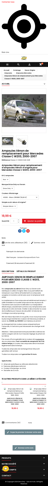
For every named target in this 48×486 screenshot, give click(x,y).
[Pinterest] (28, 231)
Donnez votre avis (25, 448)
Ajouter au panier (33, 221)
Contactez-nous (8, 2)
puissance (40, 339)
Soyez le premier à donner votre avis (25, 432)
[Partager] (20, 231)
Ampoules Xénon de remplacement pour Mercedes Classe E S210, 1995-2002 (14, 401)
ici (23, 313)
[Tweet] (24, 231)
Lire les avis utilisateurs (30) (16, 242)
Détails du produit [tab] (26, 271)
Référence (6, 160)
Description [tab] (8, 271)
